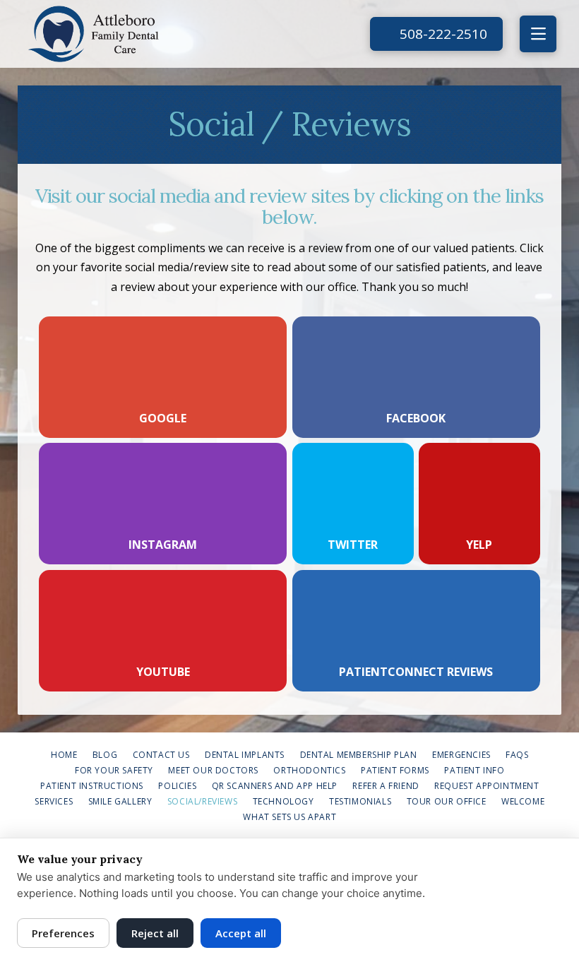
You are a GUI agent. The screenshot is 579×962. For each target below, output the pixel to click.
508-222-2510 (441, 34)
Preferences (63, 933)
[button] (538, 34)
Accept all (240, 933)
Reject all (155, 933)
